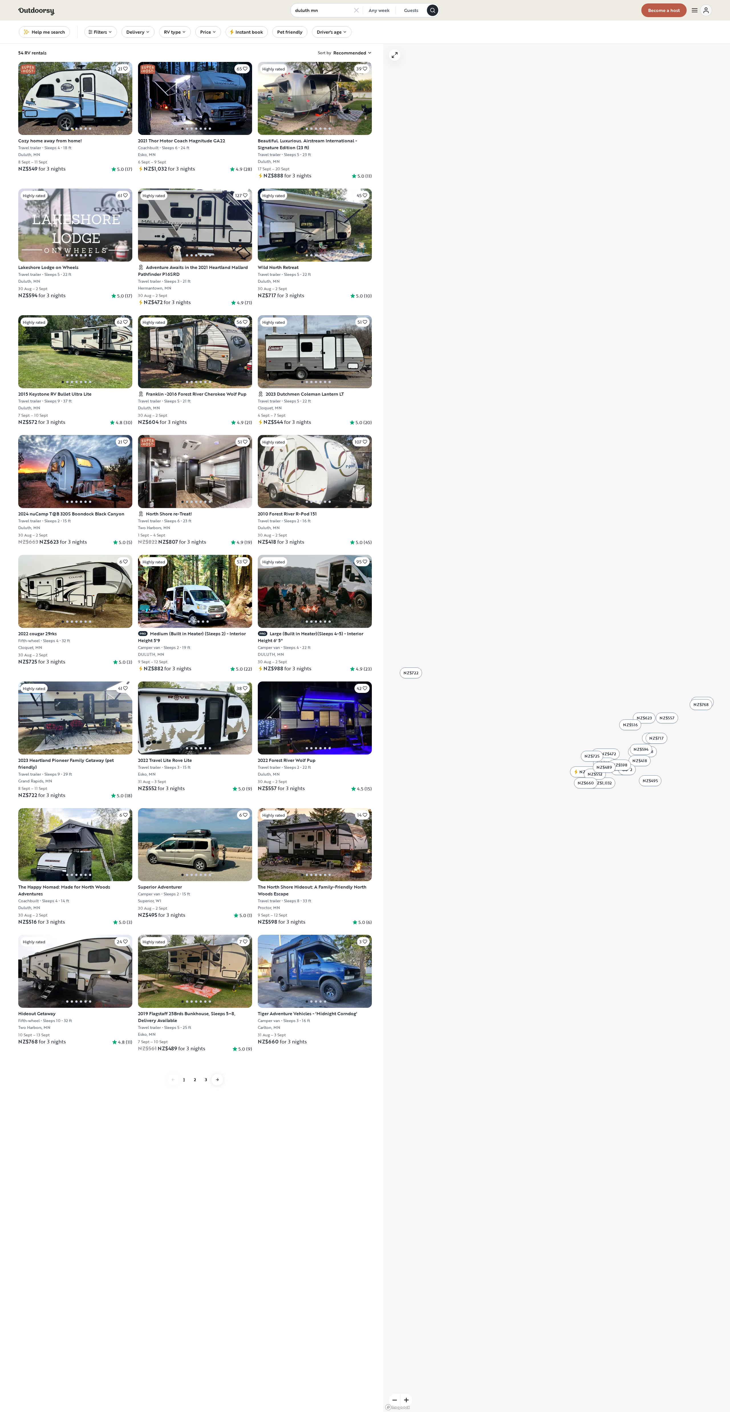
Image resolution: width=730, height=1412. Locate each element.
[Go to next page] (217, 1079)
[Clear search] (356, 10)
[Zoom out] (394, 1400)
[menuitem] (100, 32)
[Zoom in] (406, 1400)
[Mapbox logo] (397, 1407)
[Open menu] (701, 10)
